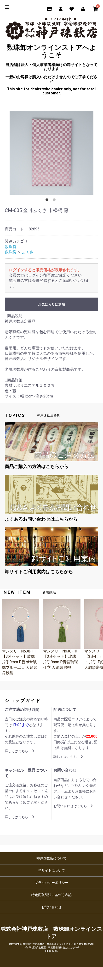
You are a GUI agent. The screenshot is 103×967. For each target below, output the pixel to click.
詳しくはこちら (16, 751)
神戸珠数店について (51, 858)
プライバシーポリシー (51, 883)
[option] (51, 153)
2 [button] (55, 200)
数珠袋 (10, 246)
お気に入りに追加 (51, 304)
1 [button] (48, 200)
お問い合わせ (51, 907)
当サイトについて (51, 870)
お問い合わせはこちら (70, 806)
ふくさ (28, 252)
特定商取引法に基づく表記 (51, 895)
